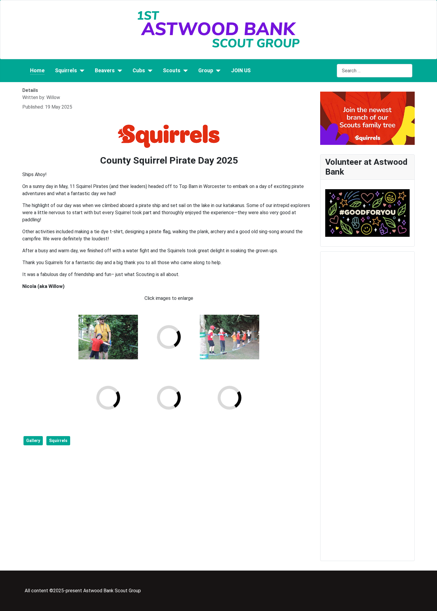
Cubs (139, 70)
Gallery (33, 440)
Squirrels (66, 70)
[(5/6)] (229, 337)
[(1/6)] (108, 337)
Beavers (105, 70)
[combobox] (374, 70)
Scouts (171, 70)
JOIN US (241, 70)
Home (37, 70)
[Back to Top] (429, 603)
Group (205, 70)
